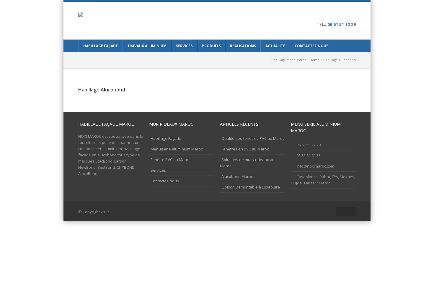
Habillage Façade (100, 45)
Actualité (275, 45)
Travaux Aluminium (147, 45)
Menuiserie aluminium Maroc (177, 149)
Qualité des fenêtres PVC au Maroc (252, 138)
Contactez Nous (311, 45)
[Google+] (342, 14)
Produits (211, 45)
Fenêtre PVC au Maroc (170, 159)
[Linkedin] (351, 14)
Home (314, 60)
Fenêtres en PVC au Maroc (245, 149)
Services (184, 45)
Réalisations (243, 45)
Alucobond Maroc (237, 176)
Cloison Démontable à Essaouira (250, 187)
